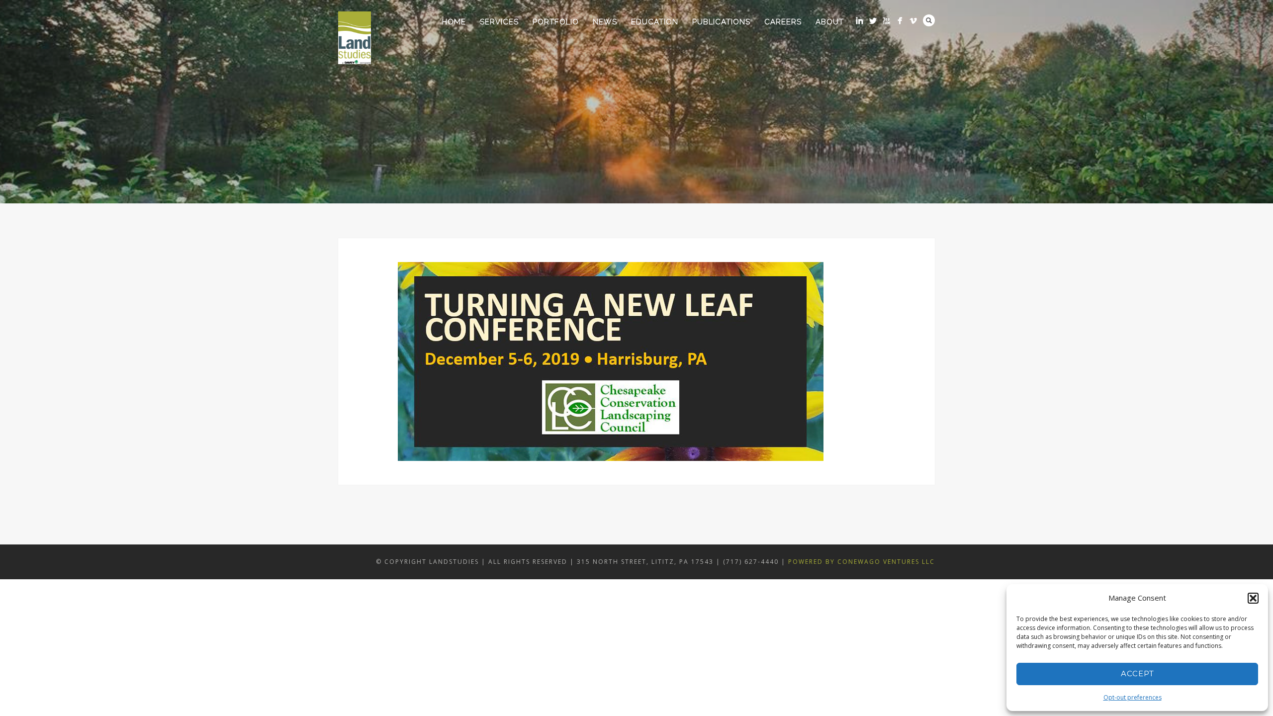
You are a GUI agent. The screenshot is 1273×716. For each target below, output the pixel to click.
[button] (1253, 598)
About (830, 21)
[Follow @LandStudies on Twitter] (873, 20)
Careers (783, 21)
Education (654, 21)
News (605, 21)
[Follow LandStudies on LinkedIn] (859, 20)
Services (499, 21)
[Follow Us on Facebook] (900, 20)
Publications (721, 21)
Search (929, 20)
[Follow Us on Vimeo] (913, 20)
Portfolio (556, 21)
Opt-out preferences (1132, 697)
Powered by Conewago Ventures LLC (861, 561)
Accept (1137, 673)
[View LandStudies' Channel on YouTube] (886, 20)
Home (454, 21)
